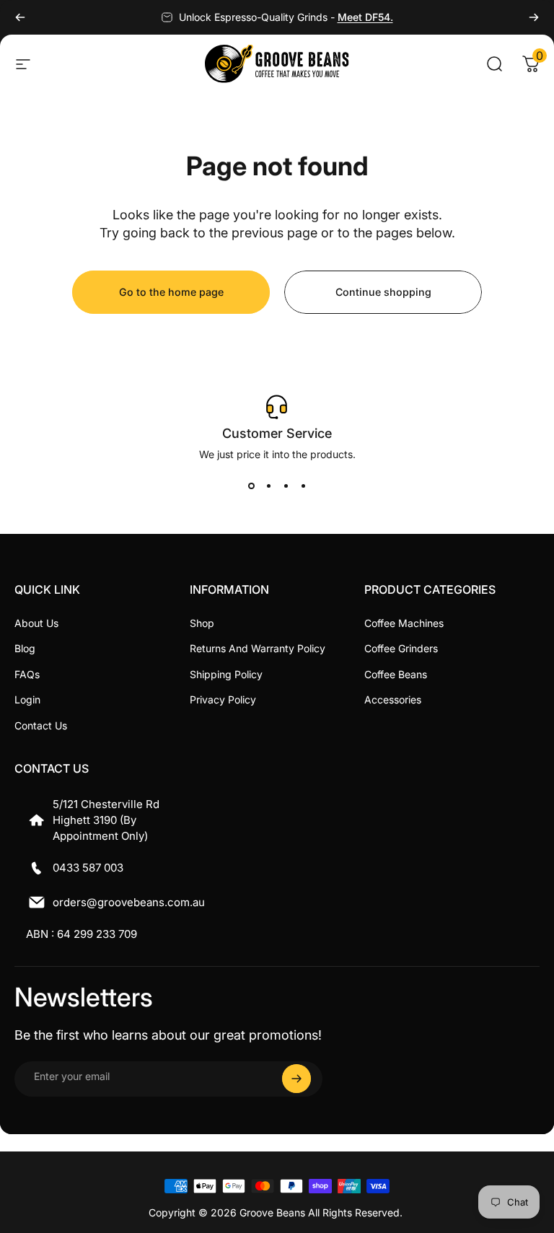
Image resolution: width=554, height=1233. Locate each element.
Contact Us (40, 725)
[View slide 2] (268, 486)
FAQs (27, 674)
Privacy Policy (223, 699)
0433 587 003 (88, 867)
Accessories (392, 699)
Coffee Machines (404, 623)
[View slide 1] (251, 486)
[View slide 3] (285, 486)
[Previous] (20, 17)
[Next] (534, 17)
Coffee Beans (395, 674)
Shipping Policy (226, 674)
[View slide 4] (303, 486)
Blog (24, 648)
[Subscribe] (296, 1078)
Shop (202, 623)
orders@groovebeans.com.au (129, 902)
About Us (36, 623)
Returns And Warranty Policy (257, 648)
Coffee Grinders (401, 648)
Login (27, 699)
